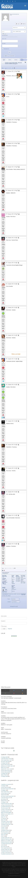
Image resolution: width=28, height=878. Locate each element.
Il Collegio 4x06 (4, 757)
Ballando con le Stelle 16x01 (7, 766)
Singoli (2, 711)
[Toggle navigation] (25, 5)
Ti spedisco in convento (6, 784)
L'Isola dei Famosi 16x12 (6, 758)
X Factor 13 (3, 827)
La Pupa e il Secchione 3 (6, 809)
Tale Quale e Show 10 (5, 821)
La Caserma (3, 818)
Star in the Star (4, 846)
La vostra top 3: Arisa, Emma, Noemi (8, 708)
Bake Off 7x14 (4, 767)
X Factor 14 (3, 815)
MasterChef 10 (4, 800)
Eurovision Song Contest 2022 (7, 796)
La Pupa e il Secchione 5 (6, 852)
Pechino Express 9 (5, 793)
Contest (16, 59)
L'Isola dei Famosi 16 (5, 797)
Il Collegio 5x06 (4, 776)
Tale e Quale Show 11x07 (6, 760)
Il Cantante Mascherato (6, 843)
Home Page (4, 60)
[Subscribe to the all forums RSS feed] (2, 570)
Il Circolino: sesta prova (6, 733)
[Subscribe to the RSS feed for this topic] (25, 62)
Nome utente (4, 616)
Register (23, 23)
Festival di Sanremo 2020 (6, 842)
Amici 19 (3, 836)
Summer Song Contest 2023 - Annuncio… (23, 60)
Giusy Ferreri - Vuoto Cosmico (7, 713)
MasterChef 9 (4, 794)
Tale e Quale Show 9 (5, 848)
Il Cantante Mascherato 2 (6, 806)
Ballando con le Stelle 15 (6, 840)
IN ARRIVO (3, 723)
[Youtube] (12, 1)
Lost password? (11, 55)
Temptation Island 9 (5, 851)
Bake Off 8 (3, 820)
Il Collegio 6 (3, 802)
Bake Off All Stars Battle (6, 812)
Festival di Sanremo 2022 (6, 803)
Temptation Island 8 (5, 830)
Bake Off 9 (3, 834)
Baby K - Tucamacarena (6, 729)
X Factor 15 (3, 828)
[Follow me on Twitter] (3, 116)
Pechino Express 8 (5, 787)
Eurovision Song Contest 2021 (7, 788)
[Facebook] (5, 1)
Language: (9, 601)
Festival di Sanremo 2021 (6, 839)
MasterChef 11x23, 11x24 (6, 769)
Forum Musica (4, 707)
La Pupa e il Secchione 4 (6, 805)
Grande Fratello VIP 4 (5, 822)
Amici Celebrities (4, 833)
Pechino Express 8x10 (5, 764)
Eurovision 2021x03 (5, 761)
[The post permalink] (17, 71)
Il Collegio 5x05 (4, 773)
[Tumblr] (10, 1)
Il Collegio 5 (3, 790)
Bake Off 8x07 (4, 774)
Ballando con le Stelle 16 (6, 814)
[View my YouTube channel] (4, 540)
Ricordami (4, 626)
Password (3, 43)
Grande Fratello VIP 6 (5, 849)
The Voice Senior (4, 808)
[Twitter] (2, 1)
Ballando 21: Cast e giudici (6, 724)
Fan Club (3, 741)
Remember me (6, 48)
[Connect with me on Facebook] (4, 417)
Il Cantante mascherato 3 (6, 854)
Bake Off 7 (3, 817)
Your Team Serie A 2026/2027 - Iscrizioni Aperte (11, 698)
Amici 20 (3, 845)
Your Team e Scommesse (6, 696)
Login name (4, 38)
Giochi (10, 59)
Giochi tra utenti (4, 732)
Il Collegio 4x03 (4, 763)
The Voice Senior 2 (5, 831)
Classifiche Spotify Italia (6, 738)
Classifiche (3, 701)
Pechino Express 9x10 (5, 770)
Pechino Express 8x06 (5, 772)
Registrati (10, 628)
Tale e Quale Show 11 (5, 791)
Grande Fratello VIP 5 (5, 837)
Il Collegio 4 (3, 785)
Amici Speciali (4, 825)
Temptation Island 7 (5, 811)
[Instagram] (15, 1)
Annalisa (3, 742)
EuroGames (3, 799)
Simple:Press (13, 606)
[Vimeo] (7, 1)
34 (12, 68)
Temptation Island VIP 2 (6, 824)
